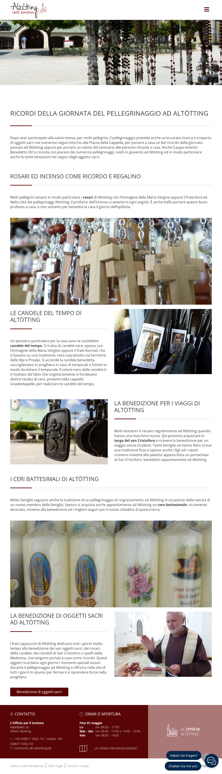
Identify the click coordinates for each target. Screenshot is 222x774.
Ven (82, 735)
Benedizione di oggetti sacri (39, 691)
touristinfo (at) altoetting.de (33, 748)
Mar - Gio (86, 731)
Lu (81, 727)
